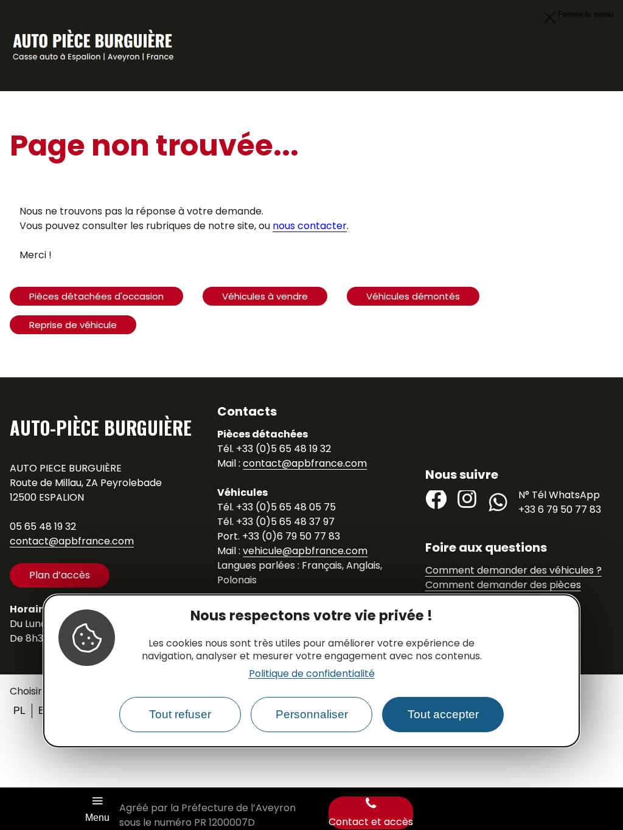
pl (19, 710)
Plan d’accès (59, 575)
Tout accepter (443, 714)
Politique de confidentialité (312, 674)
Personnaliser (312, 714)
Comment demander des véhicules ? (513, 570)
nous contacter (310, 226)
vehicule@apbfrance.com (305, 551)
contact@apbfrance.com (72, 541)
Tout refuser (180, 714)
